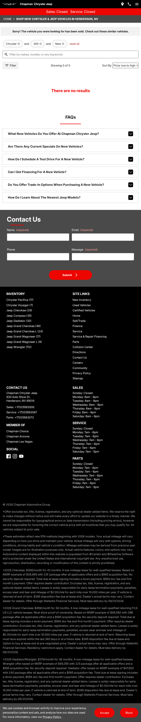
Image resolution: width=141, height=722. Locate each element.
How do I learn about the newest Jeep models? (44, 197)
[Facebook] (8, 456)
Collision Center (83, 347)
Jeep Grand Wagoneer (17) (23, 336)
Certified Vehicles (84, 310)
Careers (78, 362)
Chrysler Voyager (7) (19, 305)
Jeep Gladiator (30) (18, 321)
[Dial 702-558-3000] (129, 4)
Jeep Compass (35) (19, 315)
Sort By (106, 65)
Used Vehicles (82, 305)
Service (77, 331)
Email (82, 230)
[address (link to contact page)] (122, 4)
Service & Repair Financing (90, 336)
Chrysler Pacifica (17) (20, 300)
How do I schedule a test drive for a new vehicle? (46, 159)
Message (85, 249)
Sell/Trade (79, 321)
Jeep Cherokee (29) (19, 310)
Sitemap (78, 378)
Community (80, 368)
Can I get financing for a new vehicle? (37, 172)
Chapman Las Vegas (19, 441)
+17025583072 (24, 417)
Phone (11, 249)
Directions (79, 352)
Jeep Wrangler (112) (19, 347)
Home (7, 19)
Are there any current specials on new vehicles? (45, 146)
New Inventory (82, 300)
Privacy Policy (82, 373)
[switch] (137, 4)
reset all (74, 43)
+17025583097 (27, 412)
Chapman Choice (17, 431)
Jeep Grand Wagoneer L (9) (24, 342)
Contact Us (80, 357)
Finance (78, 326)
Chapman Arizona (17, 436)
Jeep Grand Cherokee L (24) (24, 331)
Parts (76, 342)
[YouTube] (21, 456)
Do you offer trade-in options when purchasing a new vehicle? (56, 184)
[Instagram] (15, 456)
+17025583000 (24, 407)
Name (18, 230)
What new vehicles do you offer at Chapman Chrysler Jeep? (53, 134)
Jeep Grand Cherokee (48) (23, 326)
